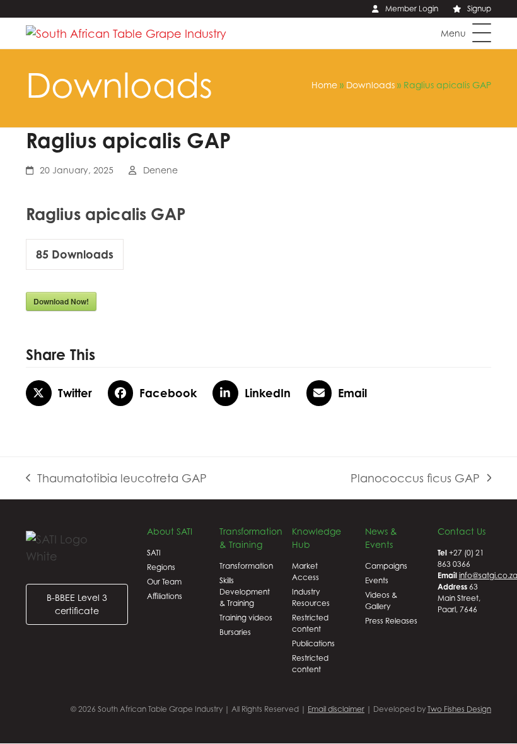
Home (324, 84)
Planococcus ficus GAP (415, 479)
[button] (466, 32)
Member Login (411, 8)
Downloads (370, 84)
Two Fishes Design (459, 709)
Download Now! (61, 301)
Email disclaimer (336, 709)
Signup (479, 8)
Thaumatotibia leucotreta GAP (116, 479)
